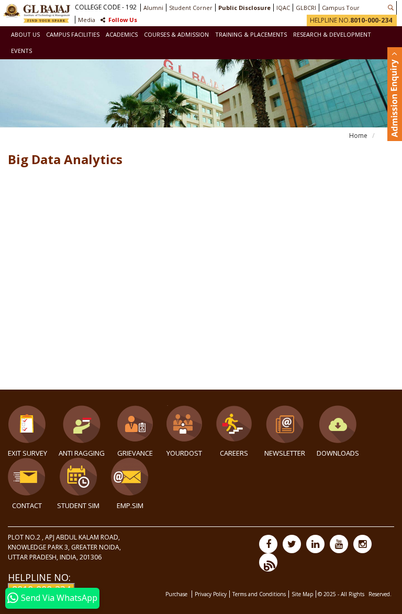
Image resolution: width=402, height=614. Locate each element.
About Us (25, 34)
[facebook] (268, 544)
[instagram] (362, 544)
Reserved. (380, 594)
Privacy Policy (211, 594)
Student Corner (191, 8)
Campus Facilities (72, 34)
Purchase (177, 594)
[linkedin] (315, 544)
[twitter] (292, 544)
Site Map (302, 594)
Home (358, 135)
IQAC (283, 8)
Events (21, 51)
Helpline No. (351, 20)
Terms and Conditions (259, 594)
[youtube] (339, 544)
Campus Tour (341, 8)
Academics (122, 34)
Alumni (153, 8)
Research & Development (332, 34)
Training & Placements (251, 34)
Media (86, 20)
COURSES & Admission (176, 34)
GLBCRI (306, 8)
